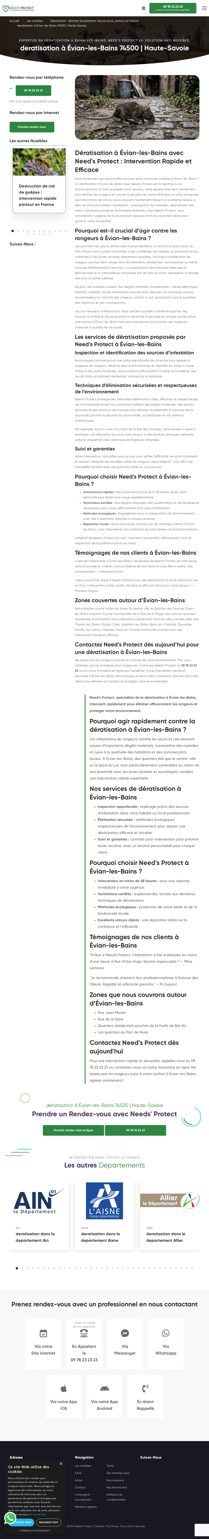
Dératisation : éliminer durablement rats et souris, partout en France (94, 21)
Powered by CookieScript (35, 1530)
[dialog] (34, 1497)
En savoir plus (38, 1514)
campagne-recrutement (83, 1497)
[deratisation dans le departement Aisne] (104, 1200)
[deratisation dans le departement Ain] (39, 1200)
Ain (18, 1228)
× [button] (60, 1463)
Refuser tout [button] (48, 1522)
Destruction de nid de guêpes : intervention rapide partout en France (38, 195)
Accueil (14, 21)
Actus (78, 1480)
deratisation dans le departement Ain (35, 1237)
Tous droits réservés (132, 1526)
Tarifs (110, 1466)
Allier (149, 1228)
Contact (80, 1487)
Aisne (84, 1228)
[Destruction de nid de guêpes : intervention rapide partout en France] (39, 162)
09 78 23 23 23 (33, 90)
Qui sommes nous (118, 1473)
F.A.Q (78, 1473)
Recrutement (115, 1480)
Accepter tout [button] (21, 1522)
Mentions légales (86, 1507)
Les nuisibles (35, 21)
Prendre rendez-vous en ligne (73, 1130)
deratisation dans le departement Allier (165, 1237)
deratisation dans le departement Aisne (100, 1237)
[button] (13, 231)
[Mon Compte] (143, 8)
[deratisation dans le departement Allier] (169, 1200)
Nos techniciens (117, 1487)
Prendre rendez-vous (32, 127)
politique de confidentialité (116, 1497)
